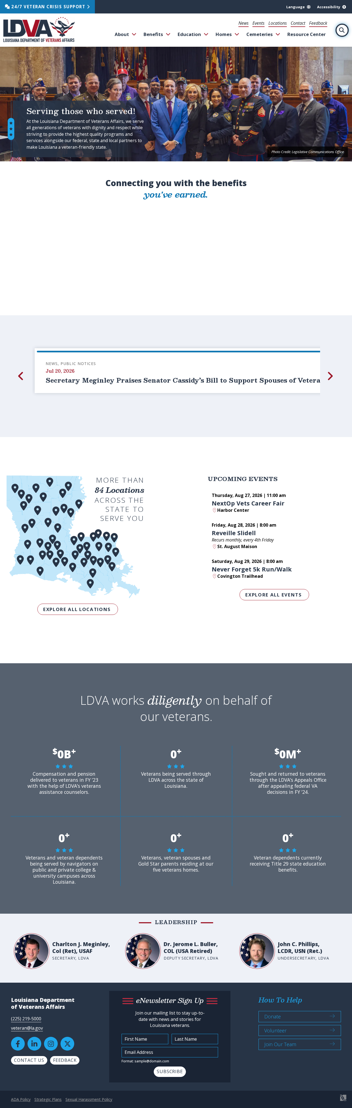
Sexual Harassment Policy (88, 1099)
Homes (224, 34)
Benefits (153, 34)
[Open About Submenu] (134, 34)
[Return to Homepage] (39, 30)
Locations (277, 23)
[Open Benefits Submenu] (168, 34)
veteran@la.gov (27, 1028)
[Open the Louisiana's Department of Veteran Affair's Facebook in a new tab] (18, 1044)
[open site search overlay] (342, 30)
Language (295, 7)
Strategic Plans (48, 1099)
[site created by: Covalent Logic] (330, 1101)
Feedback (318, 23)
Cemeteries (259, 34)
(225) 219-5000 (26, 1019)
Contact (298, 23)
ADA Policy (21, 1099)
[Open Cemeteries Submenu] (277, 34)
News (243, 23)
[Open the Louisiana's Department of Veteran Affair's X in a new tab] (67, 1044)
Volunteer (275, 1030)
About (122, 34)
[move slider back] (21, 376)
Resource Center (306, 34)
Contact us (29, 1060)
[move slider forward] (330, 376)
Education (189, 34)
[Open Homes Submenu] (236, 34)
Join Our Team (280, 1044)
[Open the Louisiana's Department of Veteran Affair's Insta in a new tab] (51, 1044)
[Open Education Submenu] (206, 34)
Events (258, 23)
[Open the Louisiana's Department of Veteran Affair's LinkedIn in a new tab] (34, 1044)
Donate (272, 1016)
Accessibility (328, 6)
